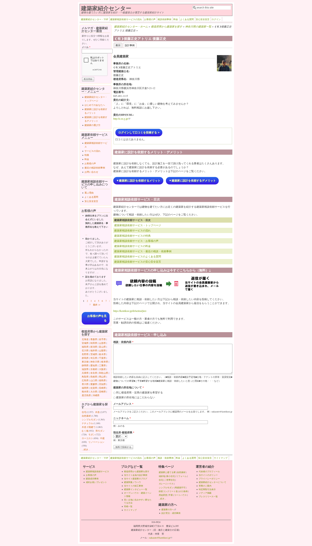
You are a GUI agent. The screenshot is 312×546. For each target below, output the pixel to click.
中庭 (102, 438)
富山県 (102, 346)
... (86, 234)
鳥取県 (85, 376)
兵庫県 (85, 372)
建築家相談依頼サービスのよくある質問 (137, 256)
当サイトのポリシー (208, 475)
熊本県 (85, 391)
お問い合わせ (91, 171)
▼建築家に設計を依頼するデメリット (192, 180)
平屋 (171, 495)
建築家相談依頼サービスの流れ (126, 19)
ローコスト (87, 438)
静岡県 (85, 365)
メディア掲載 (205, 492)
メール (86, 47)
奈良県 (93, 372)
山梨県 (102, 350)
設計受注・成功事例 (170, 513)
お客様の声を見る (97, 318)
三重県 (102, 365)
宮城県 (85, 342)
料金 (175, 19)
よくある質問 (187, 19)
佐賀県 (93, 387)
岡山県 (102, 376)
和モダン (100, 430)
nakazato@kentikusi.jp (160, 537)
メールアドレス (123, 404)
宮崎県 (102, 391)
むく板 (85, 430)
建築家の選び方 (92, 125)
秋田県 (93, 342)
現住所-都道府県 (123, 432)
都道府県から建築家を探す (166, 26)
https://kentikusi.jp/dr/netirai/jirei (129, 310)
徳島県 (102, 380)
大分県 (93, 391)
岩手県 (102, 339)
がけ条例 (183, 491)
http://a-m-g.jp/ (121, 118)
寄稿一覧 (128, 506)
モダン (91, 434)
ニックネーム (122, 418)
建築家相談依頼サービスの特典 (132, 235)
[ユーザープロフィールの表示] (224, 70)
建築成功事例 (92, 478)
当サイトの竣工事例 (133, 485)
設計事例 (130, 45)
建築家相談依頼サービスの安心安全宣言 (137, 261)
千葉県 (102, 357)
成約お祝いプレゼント (96, 482)
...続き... (86, 449)
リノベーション (96, 441)
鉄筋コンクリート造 (168, 491)
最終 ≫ (96, 304)
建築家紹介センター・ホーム (131, 26)
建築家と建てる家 (167, 472)
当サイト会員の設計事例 (135, 475)
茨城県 (93, 354)
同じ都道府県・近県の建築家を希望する (139, 392)
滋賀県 (85, 369)
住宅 (84, 412)
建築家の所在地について (128, 387)
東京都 (85, 361)
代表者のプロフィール (209, 471)
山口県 (93, 380)
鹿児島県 (86, 395)
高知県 (102, 384)
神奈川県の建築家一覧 (198, 26)
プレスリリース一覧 (208, 496)
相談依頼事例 (164, 19)
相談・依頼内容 (123, 342)
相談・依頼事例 (166, 457)
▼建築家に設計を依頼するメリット (138, 180)
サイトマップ (221, 457)
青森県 (93, 339)
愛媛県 (93, 384)
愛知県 (93, 365)
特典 (86, 154)
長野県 (85, 354)
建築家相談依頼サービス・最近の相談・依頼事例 (142, 251)
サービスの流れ (92, 150)
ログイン (216, 19)
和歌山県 (103, 372)
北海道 (85, 339)
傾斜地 (162, 476)
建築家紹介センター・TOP (94, 19)
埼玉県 (93, 357)
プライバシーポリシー (209, 478)
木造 (97, 412)
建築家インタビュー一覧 (135, 489)
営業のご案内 (205, 485)
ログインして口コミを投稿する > (138, 132)
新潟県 (93, 346)
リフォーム (181, 476)
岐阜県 (104, 361)
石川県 (85, 350)
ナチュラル (87, 423)
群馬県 (85, 357)
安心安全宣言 (202, 19)
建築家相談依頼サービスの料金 (132, 246)
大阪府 (102, 369)
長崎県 (102, 387)
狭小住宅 (170, 476)
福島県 (85, 346)
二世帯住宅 (169, 479)
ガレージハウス (166, 483)
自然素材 (86, 415)
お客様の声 (150, 19)
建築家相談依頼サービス (97, 471)
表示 (119, 45)
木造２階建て (88, 427)
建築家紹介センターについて (212, 482)
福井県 (93, 350)
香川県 (85, 384)
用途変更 (163, 495)
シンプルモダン (90, 419)
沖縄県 (96, 395)
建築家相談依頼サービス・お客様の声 (136, 240)
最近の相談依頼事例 (94, 167)
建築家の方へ (168, 509)
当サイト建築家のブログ (135, 478)
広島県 (85, 380)
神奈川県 (94, 361)
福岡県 (85, 387)
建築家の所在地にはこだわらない (135, 397)
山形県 (102, 342)
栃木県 (102, 354)
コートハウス (180, 495)
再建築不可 (180, 487)
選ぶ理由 (89, 192)
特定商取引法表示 (207, 489)
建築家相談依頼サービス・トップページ (137, 225)
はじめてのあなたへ (94, 104)
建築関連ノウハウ (132, 482)
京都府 (93, 369)
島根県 (93, 376)
